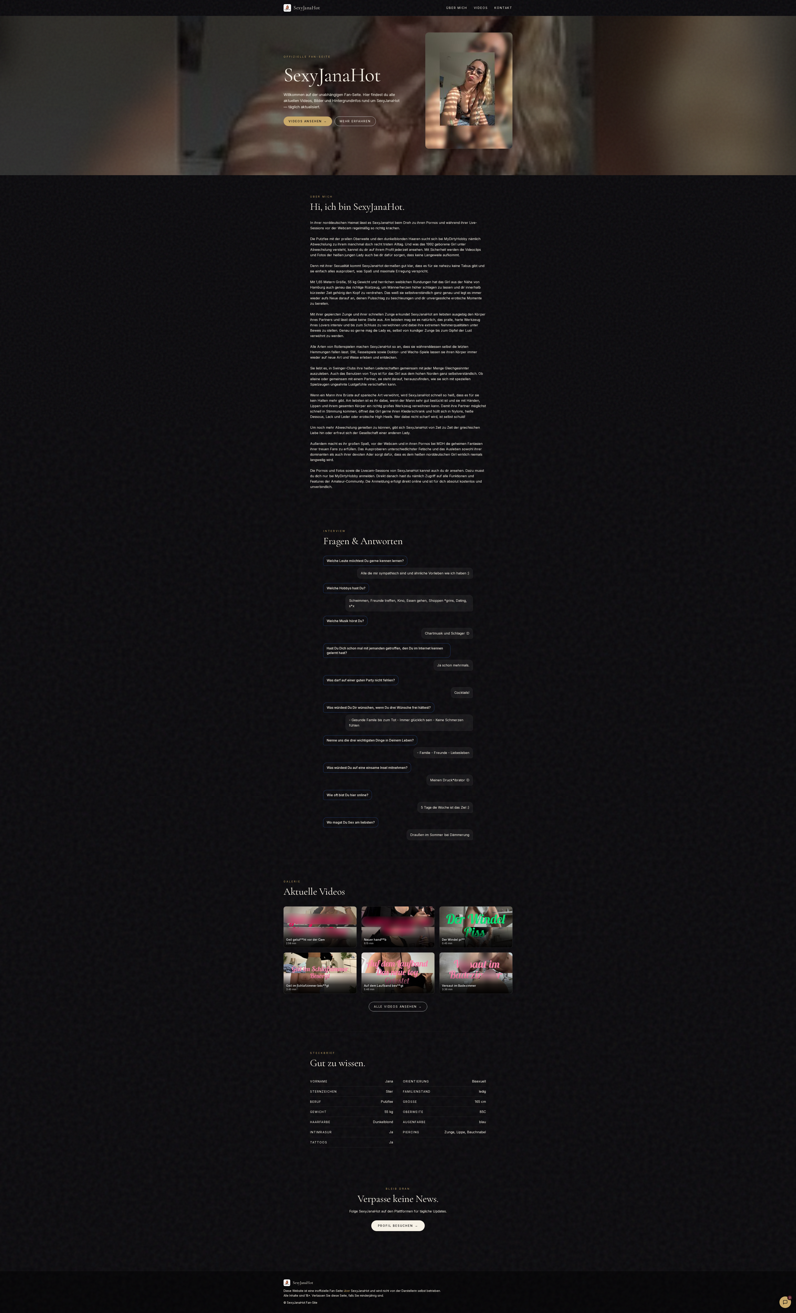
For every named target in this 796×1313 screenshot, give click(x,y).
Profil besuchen (398, 1225)
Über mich (456, 8)
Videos (481, 8)
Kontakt (503, 8)
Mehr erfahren (355, 121)
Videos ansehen (308, 121)
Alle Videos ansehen (398, 1006)
